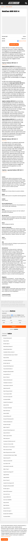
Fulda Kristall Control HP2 (8, 466)
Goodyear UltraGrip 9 (7, 360)
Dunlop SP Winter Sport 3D (8, 419)
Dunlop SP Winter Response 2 (9, 430)
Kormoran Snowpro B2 (7, 396)
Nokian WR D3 (6, 357)
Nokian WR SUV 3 (6, 432)
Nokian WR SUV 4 (6, 508)
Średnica (19, 320)
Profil (11, 320)
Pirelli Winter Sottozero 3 (8, 346)
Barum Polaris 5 (6, 480)
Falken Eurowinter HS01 (7, 460)
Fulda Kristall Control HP (8, 385)
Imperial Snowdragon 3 (8, 402)
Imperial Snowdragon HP (8, 471)
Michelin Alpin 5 (6, 343)
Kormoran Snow (6, 494)
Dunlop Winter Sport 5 (7, 338)
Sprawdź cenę (14, 44)
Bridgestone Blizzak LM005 (8, 485)
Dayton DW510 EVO (7, 497)
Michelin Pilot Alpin (7, 424)
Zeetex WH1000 (6, 477)
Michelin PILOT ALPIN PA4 (8, 513)
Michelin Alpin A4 (6, 363)
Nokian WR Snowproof (7, 491)
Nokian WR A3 (6, 405)
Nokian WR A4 (6, 502)
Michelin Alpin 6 (6, 488)
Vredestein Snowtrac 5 (7, 382)
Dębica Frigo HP (6, 427)
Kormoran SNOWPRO (7, 499)
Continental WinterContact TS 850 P (10, 354)
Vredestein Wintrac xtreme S (8, 352)
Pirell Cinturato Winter (7, 449)
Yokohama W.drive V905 (8, 444)
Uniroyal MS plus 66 (7, 416)
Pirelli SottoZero (6, 505)
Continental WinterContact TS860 (10, 455)
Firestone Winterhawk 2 (7, 421)
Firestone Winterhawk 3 (7, 379)
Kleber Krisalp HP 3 (6, 458)
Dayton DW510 (6, 413)
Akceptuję (4, 539)
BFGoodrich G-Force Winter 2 (9, 446)
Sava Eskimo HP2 (6, 463)
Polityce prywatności (5, 536)
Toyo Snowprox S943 (7, 393)
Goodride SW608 (6, 399)
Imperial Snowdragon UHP (8, 483)
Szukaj (13, 326)
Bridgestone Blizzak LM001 (8, 371)
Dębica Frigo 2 (6, 469)
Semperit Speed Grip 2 (7, 349)
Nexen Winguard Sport (7, 391)
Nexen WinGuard (6, 410)
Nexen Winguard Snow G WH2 (9, 452)
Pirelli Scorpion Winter (7, 435)
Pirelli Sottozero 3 (6, 438)
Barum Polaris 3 (6, 377)
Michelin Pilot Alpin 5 (7, 510)
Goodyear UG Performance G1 (9, 441)
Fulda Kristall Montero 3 (8, 368)
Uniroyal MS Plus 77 (7, 374)
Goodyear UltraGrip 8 (7, 407)
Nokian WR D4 (6, 340)
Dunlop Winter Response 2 (8, 366)
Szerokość (3, 320)
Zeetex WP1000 (6, 474)
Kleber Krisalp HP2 (6, 388)
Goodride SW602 (6, 516)
